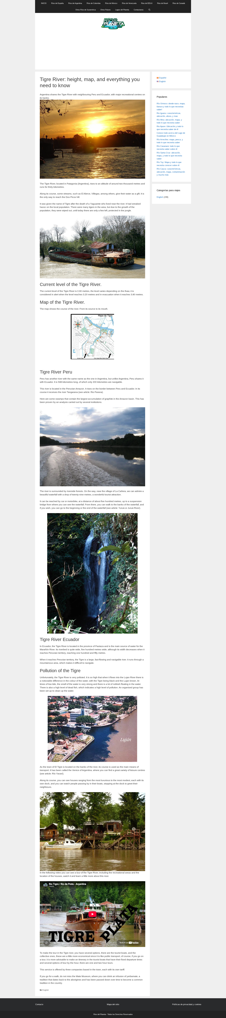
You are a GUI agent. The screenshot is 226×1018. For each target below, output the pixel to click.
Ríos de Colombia (93, 3)
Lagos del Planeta (122, 10)
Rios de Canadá (179, 3)
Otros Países (105, 10)
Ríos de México (111, 3)
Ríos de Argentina (75, 3)
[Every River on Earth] (113, 23)
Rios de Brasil (162, 3)
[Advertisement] (113, 51)
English (45, 990)
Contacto (39, 1004)
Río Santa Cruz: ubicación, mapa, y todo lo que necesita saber (169, 156)
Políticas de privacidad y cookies (186, 1004)
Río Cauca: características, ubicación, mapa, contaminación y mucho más (171, 172)
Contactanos (138, 10)
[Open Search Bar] (149, 9)
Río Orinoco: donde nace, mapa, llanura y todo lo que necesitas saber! (171, 106)
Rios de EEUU (146, 3)
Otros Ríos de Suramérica (85, 10)
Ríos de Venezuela (129, 3)
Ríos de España (57, 3)
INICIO (43, 3)
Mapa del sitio (113, 1004)
